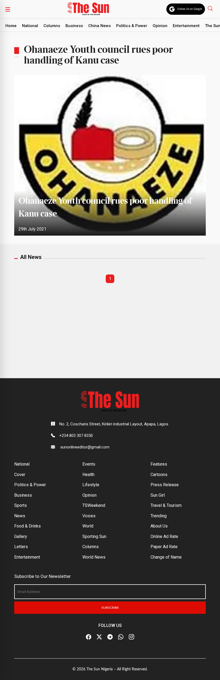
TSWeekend (93, 505)
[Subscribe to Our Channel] (110, 637)
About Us (159, 526)
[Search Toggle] (210, 8)
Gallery (20, 536)
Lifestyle (90, 484)
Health (88, 474)
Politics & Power (131, 25)
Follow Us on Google (189, 9)
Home (11, 25)
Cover (19, 474)
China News (99, 25)
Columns (51, 25)
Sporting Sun (94, 536)
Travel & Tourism (166, 505)
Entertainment (186, 25)
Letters (21, 546)
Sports (20, 505)
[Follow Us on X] (99, 637)
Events (88, 464)
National (30, 25)
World (87, 526)
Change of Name (166, 557)
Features (159, 464)
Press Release (165, 484)
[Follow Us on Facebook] (88, 637)
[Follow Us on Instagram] (131, 637)
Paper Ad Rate (164, 546)
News (19, 515)
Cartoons (159, 474)
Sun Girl (158, 495)
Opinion (160, 25)
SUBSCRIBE (110, 607)
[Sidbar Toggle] (7, 9)
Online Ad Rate (164, 536)
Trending (159, 515)
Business (74, 25)
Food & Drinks (27, 526)
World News (93, 557)
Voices (89, 515)
